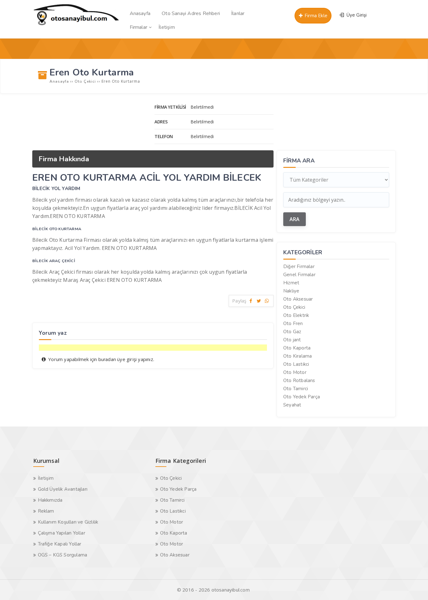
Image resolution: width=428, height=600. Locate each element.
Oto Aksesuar (298, 299)
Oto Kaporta (297, 348)
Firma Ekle (315, 16)
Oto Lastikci (296, 364)
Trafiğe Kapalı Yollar (59, 544)
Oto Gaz (292, 331)
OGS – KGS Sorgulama (62, 555)
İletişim (46, 478)
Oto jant (292, 340)
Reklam (46, 511)
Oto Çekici (294, 307)
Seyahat (292, 405)
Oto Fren (293, 323)
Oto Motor (294, 372)
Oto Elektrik (296, 315)
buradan (107, 359)
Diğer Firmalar (299, 266)
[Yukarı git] (414, 586)
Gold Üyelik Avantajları (63, 489)
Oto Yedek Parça (301, 397)
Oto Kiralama (297, 356)
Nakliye (291, 291)
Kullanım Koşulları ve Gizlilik (68, 522)
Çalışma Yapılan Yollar (61, 533)
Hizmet (291, 283)
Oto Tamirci (295, 388)
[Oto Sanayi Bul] (76, 25)
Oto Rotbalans (299, 380)
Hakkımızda (50, 500)
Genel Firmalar (299, 275)
